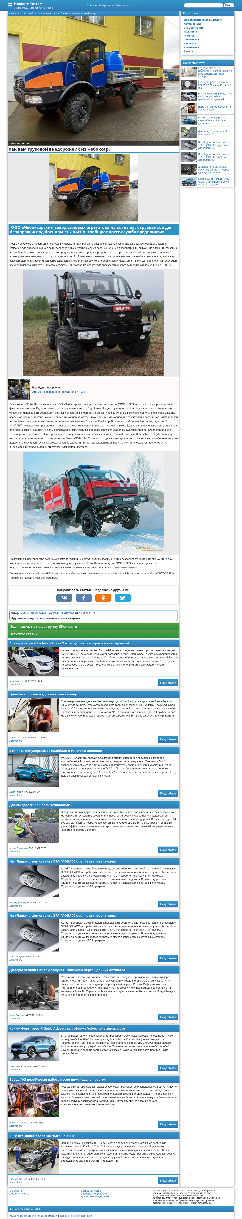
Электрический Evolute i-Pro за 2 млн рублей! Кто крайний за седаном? (69, 643)
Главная (91, 5)
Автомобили (15, 684)
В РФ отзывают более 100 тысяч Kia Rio (41, 1136)
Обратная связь (19, 1193)
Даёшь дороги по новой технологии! (40, 805)
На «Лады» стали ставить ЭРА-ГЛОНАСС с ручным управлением (62, 861)
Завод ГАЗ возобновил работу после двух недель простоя (57, 1079)
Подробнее (168, 683)
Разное (188, 51)
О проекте (106, 5)
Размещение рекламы (94, 1193)
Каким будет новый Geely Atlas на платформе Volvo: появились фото (67, 1028)
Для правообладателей (95, 1196)
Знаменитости (193, 27)
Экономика (191, 47)
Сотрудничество (91, 1190)
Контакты (122, 5)
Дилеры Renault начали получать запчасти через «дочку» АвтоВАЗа (67, 970)
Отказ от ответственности (76, 1215)
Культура (190, 43)
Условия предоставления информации (33, 1215)
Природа (189, 35)
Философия (191, 39)
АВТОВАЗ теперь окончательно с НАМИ (58, 391)
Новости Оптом (28, 3)
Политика (190, 31)
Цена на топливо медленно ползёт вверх (44, 694)
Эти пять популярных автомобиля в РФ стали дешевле (55, 750)
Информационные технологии (204, 19)
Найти (229, 5)
